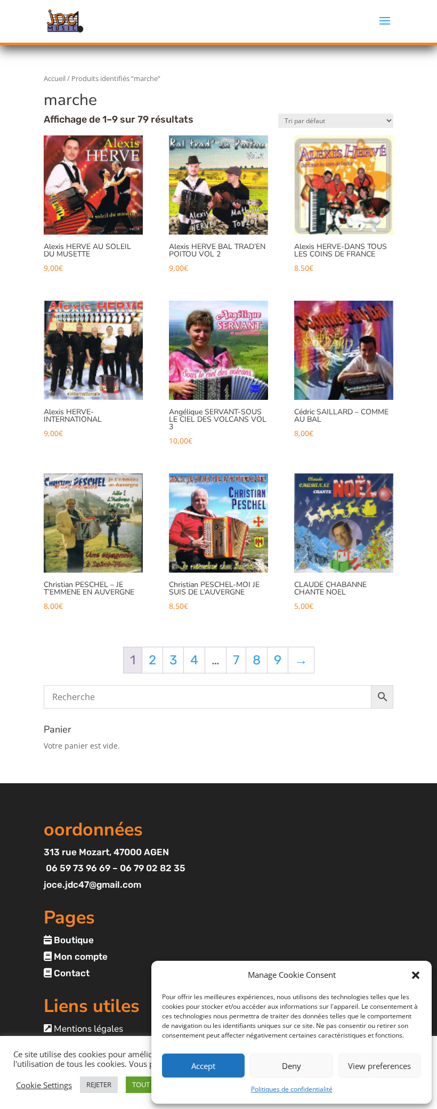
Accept (203, 1065)
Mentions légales (87, 1029)
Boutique (73, 940)
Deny (291, 1065)
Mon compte (80, 956)
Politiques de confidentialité (292, 1089)
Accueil (55, 78)
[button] (415, 975)
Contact (71, 973)
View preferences (379, 1065)
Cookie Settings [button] (44, 1085)
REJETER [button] (98, 1084)
